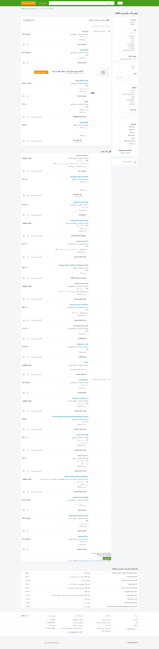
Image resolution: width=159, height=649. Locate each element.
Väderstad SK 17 (83, 536)
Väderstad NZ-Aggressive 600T (78, 515)
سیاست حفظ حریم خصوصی (103, 622)
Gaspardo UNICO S (82, 155)
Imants (86, 362)
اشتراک (107, 558)
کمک (137, 622)
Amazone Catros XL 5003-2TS (79, 304)
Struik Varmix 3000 (82, 435)
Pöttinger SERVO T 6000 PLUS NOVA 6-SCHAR (73, 265)
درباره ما (136, 619)
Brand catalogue (106, 631)
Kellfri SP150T (84, 122)
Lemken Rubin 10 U (82, 241)
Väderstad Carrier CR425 (80, 497)
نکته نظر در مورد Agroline (103, 628)
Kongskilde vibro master (80, 326)
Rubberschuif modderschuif (79, 220)
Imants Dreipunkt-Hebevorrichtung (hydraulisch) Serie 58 (70, 416)
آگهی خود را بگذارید (41, 72)
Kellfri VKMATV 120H (81, 80)
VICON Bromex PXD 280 (80, 202)
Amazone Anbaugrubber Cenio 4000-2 (76, 476)
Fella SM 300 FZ (83, 380)
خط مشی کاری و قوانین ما (91, 560)
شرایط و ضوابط (106, 619)
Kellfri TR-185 (84, 50)
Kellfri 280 (85, 31)
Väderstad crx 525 (82, 344)
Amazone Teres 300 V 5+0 (80, 398)
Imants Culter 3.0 (83, 455)
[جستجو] (113, 3)
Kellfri (86, 101)
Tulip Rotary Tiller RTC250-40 (79, 176)
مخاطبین (136, 625)
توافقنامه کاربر (80, 560)
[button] (27, 44)
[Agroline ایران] (131, 3)
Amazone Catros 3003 (81, 283)
